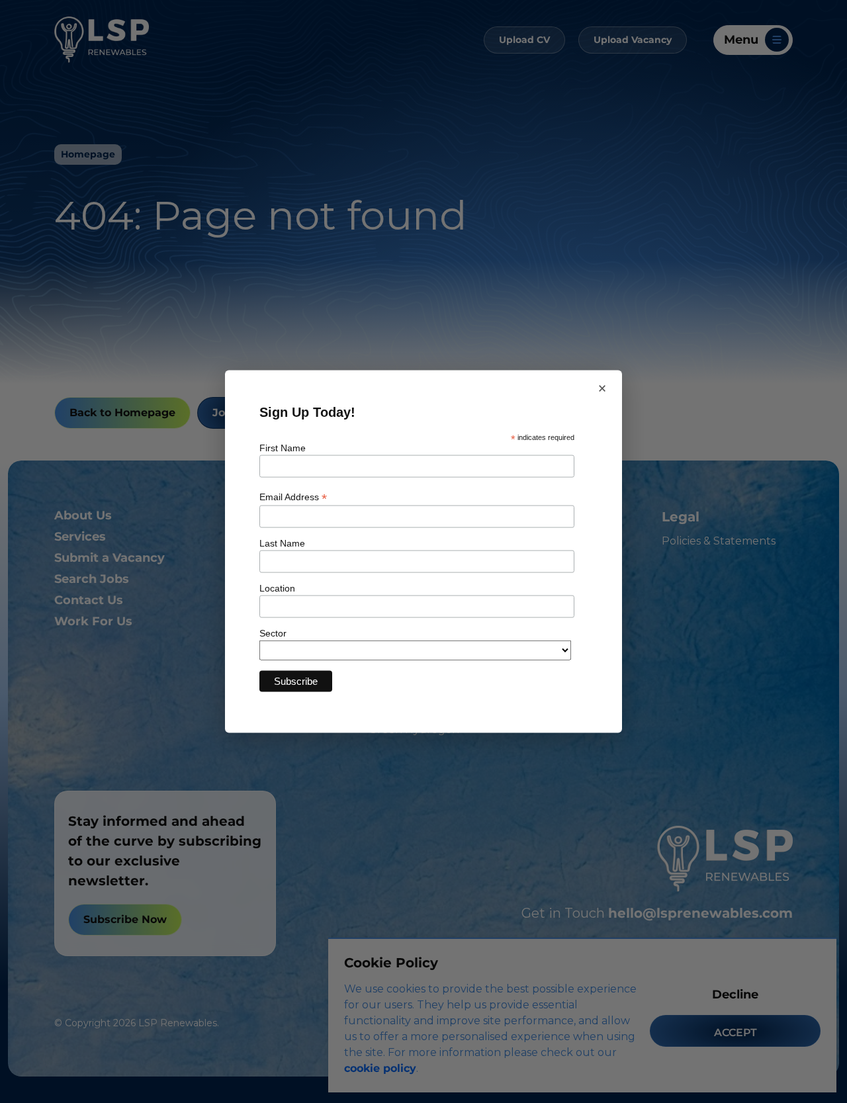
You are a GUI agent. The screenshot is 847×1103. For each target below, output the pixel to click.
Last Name (282, 542)
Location (277, 587)
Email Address (293, 496)
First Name (282, 448)
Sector (273, 632)
